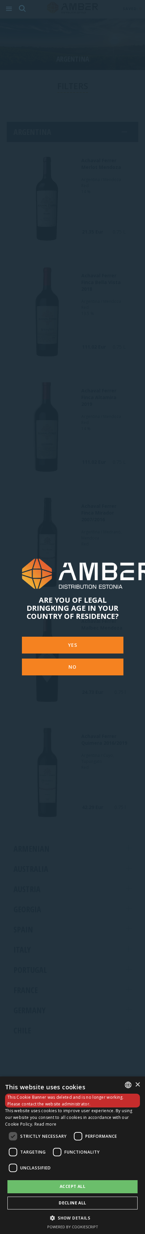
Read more (45, 1124)
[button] (72, 1218)
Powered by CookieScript (72, 1226)
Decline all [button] (72, 1203)
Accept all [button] (72, 1186)
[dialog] (72, 1155)
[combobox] (128, 1085)
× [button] (137, 1084)
